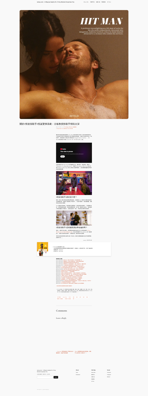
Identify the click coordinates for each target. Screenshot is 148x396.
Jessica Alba (65, 297)
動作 (77, 297)
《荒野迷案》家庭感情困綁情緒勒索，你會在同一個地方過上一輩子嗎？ (77, 280)
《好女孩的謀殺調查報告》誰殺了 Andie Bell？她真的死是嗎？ (73, 267)
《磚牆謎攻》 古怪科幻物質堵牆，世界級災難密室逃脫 (73, 261)
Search (56, 377)
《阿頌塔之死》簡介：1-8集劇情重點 (68, 271)
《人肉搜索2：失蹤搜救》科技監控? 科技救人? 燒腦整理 (71, 278)
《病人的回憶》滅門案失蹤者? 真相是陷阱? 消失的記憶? (71, 276)
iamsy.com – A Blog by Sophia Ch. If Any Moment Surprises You (55, 2)
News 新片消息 (70, 128)
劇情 (73, 297)
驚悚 (73, 298)
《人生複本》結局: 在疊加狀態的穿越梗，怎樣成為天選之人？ (73, 266)
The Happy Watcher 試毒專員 (70, 126)
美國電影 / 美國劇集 (60, 298)
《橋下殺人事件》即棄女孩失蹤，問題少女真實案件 (73, 269)
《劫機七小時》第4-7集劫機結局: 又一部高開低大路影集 (72, 275)
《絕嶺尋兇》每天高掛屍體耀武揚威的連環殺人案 (70, 270)
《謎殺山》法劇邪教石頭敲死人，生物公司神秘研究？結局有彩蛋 (73, 273)
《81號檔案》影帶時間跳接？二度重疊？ (68, 282)
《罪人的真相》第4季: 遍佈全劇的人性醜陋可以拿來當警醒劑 (72, 283)
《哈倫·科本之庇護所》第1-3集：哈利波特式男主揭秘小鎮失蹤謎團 (73, 274)
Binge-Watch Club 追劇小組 (62, 128)
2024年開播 (59, 297)
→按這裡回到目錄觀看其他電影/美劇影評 (64, 285)
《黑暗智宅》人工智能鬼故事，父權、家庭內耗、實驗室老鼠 (74, 263)
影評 (80, 297)
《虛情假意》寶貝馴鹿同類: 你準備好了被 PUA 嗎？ (74, 265)
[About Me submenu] (95, 372)
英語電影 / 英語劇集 (68, 298)
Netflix (70, 297)
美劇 (87, 297)
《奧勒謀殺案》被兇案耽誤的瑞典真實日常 (71, 262)
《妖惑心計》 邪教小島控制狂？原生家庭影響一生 (72, 260)
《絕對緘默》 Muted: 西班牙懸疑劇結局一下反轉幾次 (71, 279)
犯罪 (83, 297)
